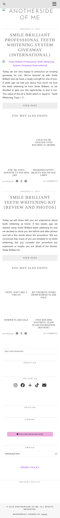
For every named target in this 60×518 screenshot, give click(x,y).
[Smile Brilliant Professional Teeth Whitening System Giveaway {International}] (30, 65)
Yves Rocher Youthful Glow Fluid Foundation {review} (43, 324)
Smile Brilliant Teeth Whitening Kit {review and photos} (30, 202)
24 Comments (51, 333)
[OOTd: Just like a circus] (16, 281)
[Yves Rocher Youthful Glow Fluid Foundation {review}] (43, 309)
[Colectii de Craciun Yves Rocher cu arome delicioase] (43, 128)
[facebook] (23, 385)
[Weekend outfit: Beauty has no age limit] (43, 159)
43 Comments (51, 181)
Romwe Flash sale (16, 320)
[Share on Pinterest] (26, 181)
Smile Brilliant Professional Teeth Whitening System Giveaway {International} (30, 45)
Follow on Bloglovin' (31, 434)
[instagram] (15, 385)
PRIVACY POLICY (30, 467)
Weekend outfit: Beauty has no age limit (44, 172)
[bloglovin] (30, 385)
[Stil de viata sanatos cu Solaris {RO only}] (16, 159)
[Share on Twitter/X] (21, 181)
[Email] (44, 385)
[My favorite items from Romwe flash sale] (43, 281)
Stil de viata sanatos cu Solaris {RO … (16, 172)
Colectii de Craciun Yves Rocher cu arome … (43, 144)
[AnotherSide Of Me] (30, 13)
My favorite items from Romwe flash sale (43, 295)
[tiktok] (37, 385)
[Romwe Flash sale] (16, 309)
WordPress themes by (30, 514)
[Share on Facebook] (17, 181)
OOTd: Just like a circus (16, 293)
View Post (30, 105)
